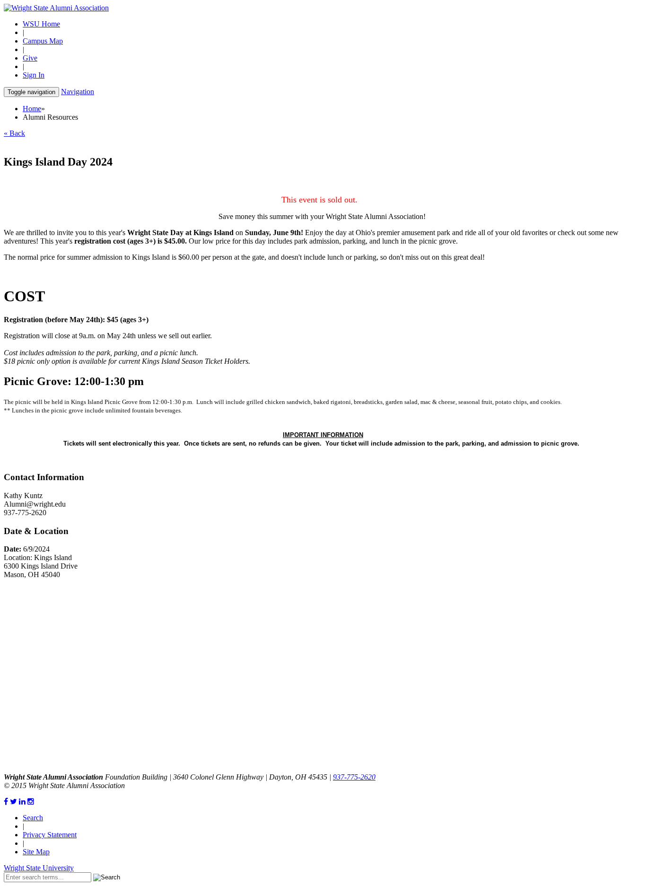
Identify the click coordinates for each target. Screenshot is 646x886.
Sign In (33, 75)
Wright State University (39, 868)
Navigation (77, 92)
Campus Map (43, 41)
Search (33, 818)
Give (30, 58)
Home (32, 109)
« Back (14, 133)
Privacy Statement (50, 835)
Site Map (36, 852)
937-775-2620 (354, 777)
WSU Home (41, 24)
